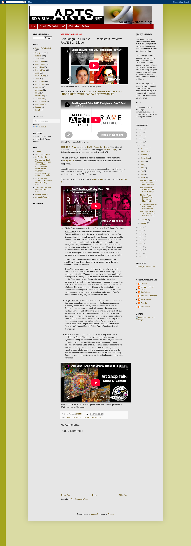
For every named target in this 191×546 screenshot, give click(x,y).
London (38, 107)
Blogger (111, 514)
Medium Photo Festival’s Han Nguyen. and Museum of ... (146, 198)
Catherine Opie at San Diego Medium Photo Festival (148, 206)
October (144, 155)
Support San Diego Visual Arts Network (42, 175)
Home (33, 26)
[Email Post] (87, 414)
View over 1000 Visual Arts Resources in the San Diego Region (43, 182)
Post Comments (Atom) (79, 499)
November (145, 151)
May (142, 171)
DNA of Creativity (41, 194)
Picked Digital (40, 84)
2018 (141, 234)
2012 (141, 253)
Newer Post (65, 495)
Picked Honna (40, 101)
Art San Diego (110, 150)
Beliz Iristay (114, 91)
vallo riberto (145, 307)
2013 (141, 250)
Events (38, 110)
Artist (37, 73)
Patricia (144, 303)
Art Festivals (40, 99)
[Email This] (91, 414)
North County (40, 64)
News (37, 93)
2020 (141, 227)
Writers (85, 26)
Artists (69, 417)
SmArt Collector (41, 157)
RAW (63, 26)
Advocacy (39, 90)
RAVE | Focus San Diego (98, 147)
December (145, 148)
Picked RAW (86, 417)
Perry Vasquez (104, 94)
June (143, 168)
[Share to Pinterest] (102, 414)
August (143, 161)
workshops (39, 104)
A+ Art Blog (74, 26)
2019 (141, 230)
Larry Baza (68, 160)
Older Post (123, 495)
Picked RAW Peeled (49, 26)
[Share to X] (96, 414)
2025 (141, 132)
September (145, 158)
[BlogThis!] (94, 414)
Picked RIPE (40, 62)
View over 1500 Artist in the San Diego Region (43, 189)
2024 (141, 136)
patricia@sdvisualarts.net (145, 267)
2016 (141, 240)
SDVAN (38, 151)
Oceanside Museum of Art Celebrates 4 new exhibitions (148, 183)
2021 (141, 145)
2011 (141, 257)
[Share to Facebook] (99, 414)
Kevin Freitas (146, 299)
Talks (100, 417)
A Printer (144, 284)
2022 (141, 142)
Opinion (38, 87)
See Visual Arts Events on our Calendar (41, 169)
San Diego (94, 417)
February (144, 220)
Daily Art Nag (76, 417)
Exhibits (38, 56)
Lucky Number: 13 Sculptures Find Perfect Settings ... (148, 190)
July (142, 165)
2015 (141, 244)
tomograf (94, 514)
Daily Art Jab (40, 76)
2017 (141, 237)
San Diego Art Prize (42, 154)
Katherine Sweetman (149, 296)
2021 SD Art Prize (68, 147)
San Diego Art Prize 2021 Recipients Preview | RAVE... (147, 214)
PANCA (90, 94)
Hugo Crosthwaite (73, 94)
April (142, 174)
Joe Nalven (145, 292)
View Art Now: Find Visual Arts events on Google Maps (43, 162)
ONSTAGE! (39, 96)
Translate (42, 127)
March (143, 178)
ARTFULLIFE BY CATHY (147, 288)
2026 (141, 129)
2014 (141, 247)
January (144, 223)
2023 (141, 139)
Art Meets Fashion (42, 197)
